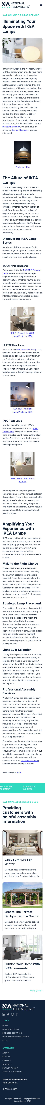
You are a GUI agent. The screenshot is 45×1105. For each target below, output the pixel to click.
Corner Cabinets (20, 130)
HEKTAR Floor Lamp (26, 349)
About (5, 1053)
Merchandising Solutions (15, 1037)
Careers (6, 1060)
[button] (41, 5)
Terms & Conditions (12, 1072)
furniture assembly (11, 126)
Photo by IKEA (23, 167)
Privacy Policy (10, 1068)
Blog (5, 1041)
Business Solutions (12, 1033)
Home (5, 1025)
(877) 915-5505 (9, 1089)
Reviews (6, 1057)
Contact (7, 1064)
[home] (15, 5)
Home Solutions (10, 1029)
